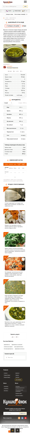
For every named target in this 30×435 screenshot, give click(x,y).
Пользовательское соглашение (19, 391)
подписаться (23, 413)
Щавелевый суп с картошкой (17, 344)
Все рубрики (18, 379)
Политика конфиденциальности (20, 387)
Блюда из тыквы (9, 14)
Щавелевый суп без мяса (19, 348)
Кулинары (6, 386)
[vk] (22, 418)
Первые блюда (17, 11)
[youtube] (25, 418)
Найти (25, 6)
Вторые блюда (7, 377)
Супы (7, 17)
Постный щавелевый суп (8, 348)
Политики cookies (19, 395)
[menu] (25, 2)
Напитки (17, 377)
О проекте (6, 388)
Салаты (8, 11)
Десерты (17, 373)
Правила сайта (19, 393)
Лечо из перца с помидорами (20, 14)
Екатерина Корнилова (12, 67)
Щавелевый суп (13, 17)
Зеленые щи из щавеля (8, 346)
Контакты (6, 390)
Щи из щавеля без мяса (18, 346)
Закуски (17, 375)
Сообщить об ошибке (13, 26)
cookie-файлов (19, 428)
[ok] (19, 418)
